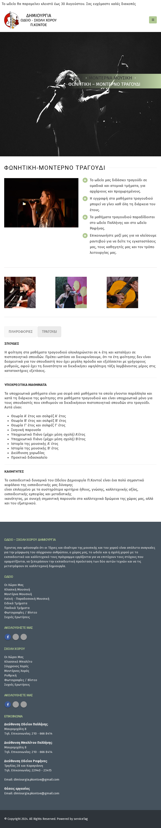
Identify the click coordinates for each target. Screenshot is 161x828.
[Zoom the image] (20, 292)
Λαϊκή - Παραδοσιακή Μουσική (26, 599)
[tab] (20, 331)
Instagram (24, 637)
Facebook (8, 637)
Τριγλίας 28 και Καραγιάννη (23, 766)
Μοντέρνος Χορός (16, 671)
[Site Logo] (30, 20)
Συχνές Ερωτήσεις (17, 617)
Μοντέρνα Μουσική (18, 594)
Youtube (16, 637)
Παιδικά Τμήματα (17, 608)
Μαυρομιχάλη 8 (15, 729)
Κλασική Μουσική (17, 589)
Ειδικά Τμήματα (15, 603)
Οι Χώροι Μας (13, 585)
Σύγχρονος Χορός (16, 666)
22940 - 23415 (42, 770)
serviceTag (81, 819)
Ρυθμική (10, 675)
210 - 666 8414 (42, 733)
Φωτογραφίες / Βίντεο (20, 612)
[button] (153, 19)
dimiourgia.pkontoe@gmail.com (36, 779)
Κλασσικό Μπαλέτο (18, 661)
